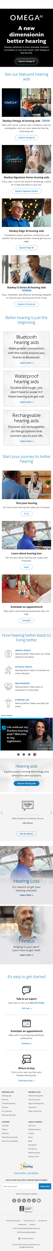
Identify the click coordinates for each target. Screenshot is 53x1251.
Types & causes (34, 1100)
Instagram (19, 1201)
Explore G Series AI (26, 304)
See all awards (26, 833)
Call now (25, 1008)
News (30, 1137)
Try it (26, 513)
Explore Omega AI (26, 61)
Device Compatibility (10, 1141)
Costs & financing (8, 1103)
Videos (4, 1129)
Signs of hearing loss (36, 1103)
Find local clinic (25, 1080)
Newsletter (32, 1145)
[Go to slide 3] (29, 754)
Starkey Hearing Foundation (26, 1194)
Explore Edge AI (26, 247)
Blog (30, 1141)
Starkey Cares (33, 1156)
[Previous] (2, 812)
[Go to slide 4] (34, 754)
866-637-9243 (37, 1002)
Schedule (26, 620)
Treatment (32, 1107)
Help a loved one (35, 1111)
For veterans (6, 1111)
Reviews (5, 1100)
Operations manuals (10, 1137)
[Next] (50, 812)
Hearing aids (6, 1096)
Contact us (32, 1149)
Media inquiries (34, 1153)
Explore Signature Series (26, 191)
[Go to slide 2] (23, 754)
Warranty (5, 1133)
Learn (26, 567)
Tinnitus (5, 1107)
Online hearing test (35, 1096)
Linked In (34, 1201)
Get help (5, 1126)
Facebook (14, 1201)
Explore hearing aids (26, 783)
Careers (31, 1133)
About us (32, 1126)
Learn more (26, 362)
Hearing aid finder (9, 1115)
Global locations (34, 1129)
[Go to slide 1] (18, 754)
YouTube (29, 1201)
